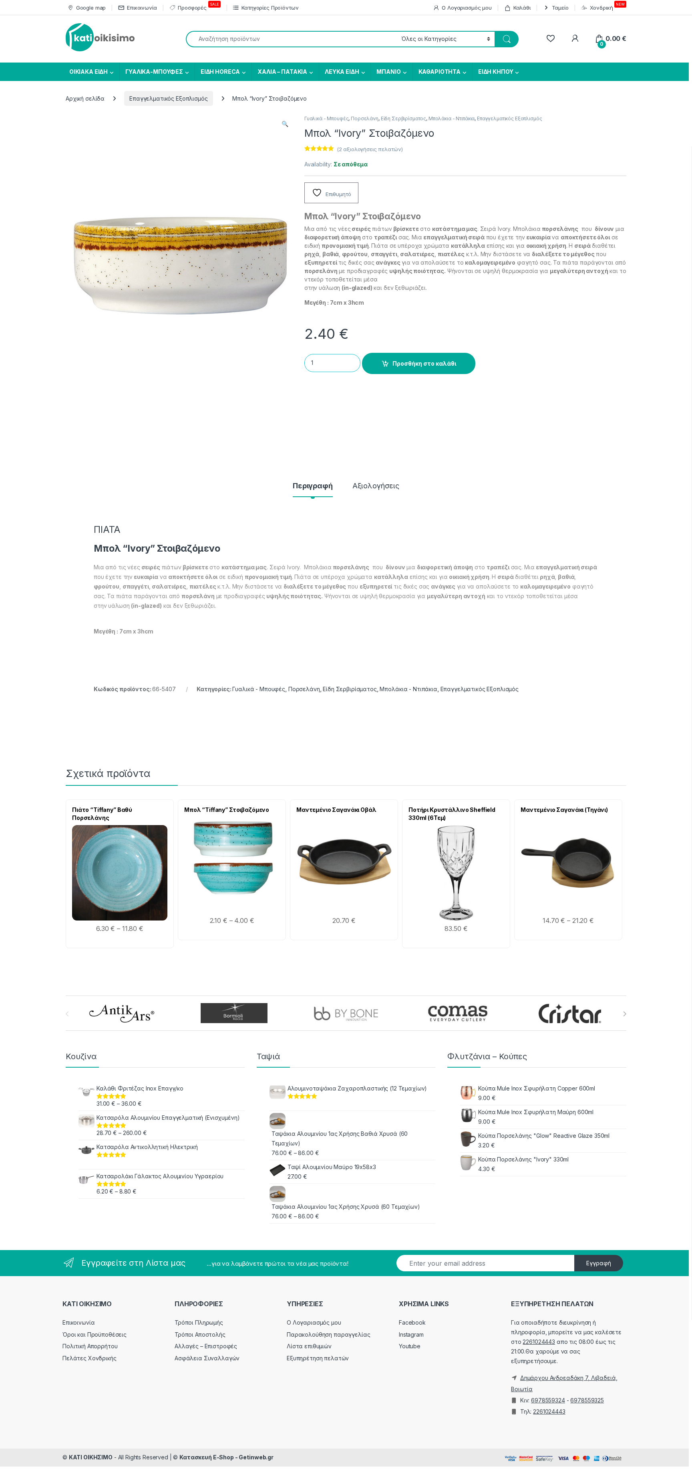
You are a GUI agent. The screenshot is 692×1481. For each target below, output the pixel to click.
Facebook (412, 1322)
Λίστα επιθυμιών (309, 1346)
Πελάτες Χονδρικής (89, 1358)
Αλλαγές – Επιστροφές (206, 1346)
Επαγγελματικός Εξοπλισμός (168, 98)
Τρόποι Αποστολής (200, 1334)
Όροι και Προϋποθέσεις (94, 1334)
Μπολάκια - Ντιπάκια (451, 118)
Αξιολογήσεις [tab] (375, 486)
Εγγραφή (598, 1263)
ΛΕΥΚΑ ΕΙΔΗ (342, 71)
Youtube (409, 1346)
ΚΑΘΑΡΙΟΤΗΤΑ (439, 71)
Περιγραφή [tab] (313, 486)
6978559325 (587, 1400)
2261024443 (539, 1341)
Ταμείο (560, 7)
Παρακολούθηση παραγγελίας (328, 1334)
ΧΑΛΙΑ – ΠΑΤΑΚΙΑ (282, 71)
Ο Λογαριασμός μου (467, 7)
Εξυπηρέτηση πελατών (318, 1358)
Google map (91, 7)
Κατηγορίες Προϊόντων (269, 7)
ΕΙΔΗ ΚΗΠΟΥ (495, 71)
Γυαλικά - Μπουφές (326, 118)
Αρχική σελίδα (85, 98)
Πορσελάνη (364, 118)
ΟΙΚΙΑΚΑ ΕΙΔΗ (88, 71)
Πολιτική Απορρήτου (89, 1346)
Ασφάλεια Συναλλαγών (207, 1358)
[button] (285, 124)
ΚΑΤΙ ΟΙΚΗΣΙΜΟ (91, 1457)
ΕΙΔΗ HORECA (220, 71)
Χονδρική (607, 6)
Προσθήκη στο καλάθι (424, 363)
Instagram (411, 1334)
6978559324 (548, 1400)
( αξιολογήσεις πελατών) (370, 149)
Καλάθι (522, 7)
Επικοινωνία (142, 7)
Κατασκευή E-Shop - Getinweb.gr (226, 1457)
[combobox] (291, 39)
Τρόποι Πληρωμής (199, 1322)
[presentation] (624, 1014)
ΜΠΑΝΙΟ (388, 71)
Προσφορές (198, 6)
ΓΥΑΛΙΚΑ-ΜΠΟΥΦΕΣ (154, 71)
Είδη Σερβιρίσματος (403, 118)
